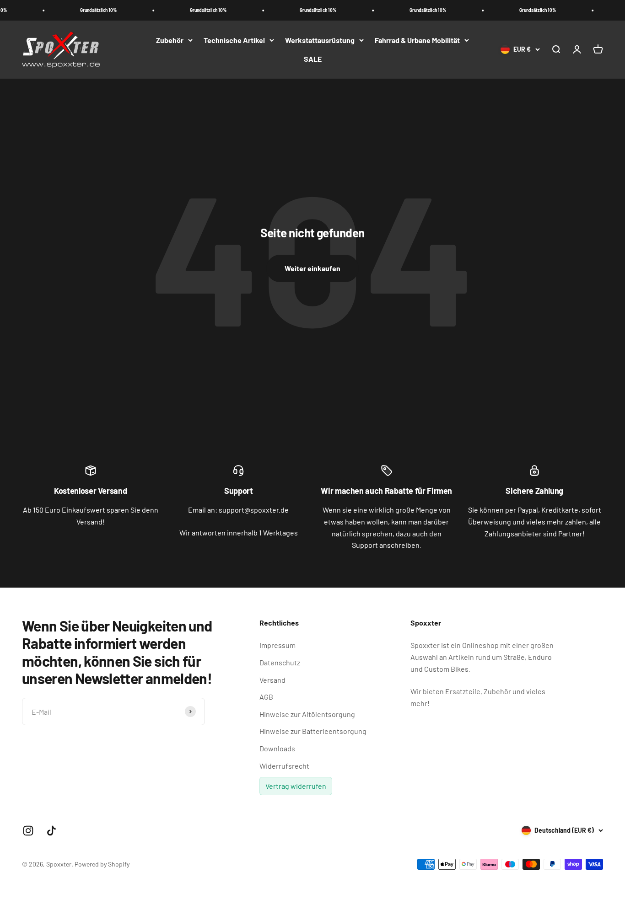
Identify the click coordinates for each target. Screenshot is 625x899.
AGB (266, 696)
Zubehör (169, 40)
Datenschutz (279, 662)
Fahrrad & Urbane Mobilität (417, 40)
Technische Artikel (234, 40)
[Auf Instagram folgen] (28, 830)
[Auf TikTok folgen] (51, 830)
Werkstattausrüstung (320, 40)
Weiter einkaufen (312, 268)
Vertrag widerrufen (295, 785)
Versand (272, 679)
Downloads (277, 748)
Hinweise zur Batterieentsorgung (312, 731)
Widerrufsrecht (284, 765)
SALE (313, 58)
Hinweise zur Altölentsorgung (307, 714)
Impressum (277, 645)
